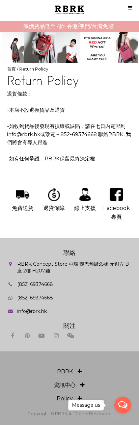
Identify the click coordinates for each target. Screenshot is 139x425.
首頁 (11, 69)
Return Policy (33, 69)
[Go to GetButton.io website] (123, 418)
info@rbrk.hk (32, 311)
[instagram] (56, 335)
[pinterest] (27, 335)
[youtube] (41, 335)
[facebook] (12, 335)
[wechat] (70, 335)
